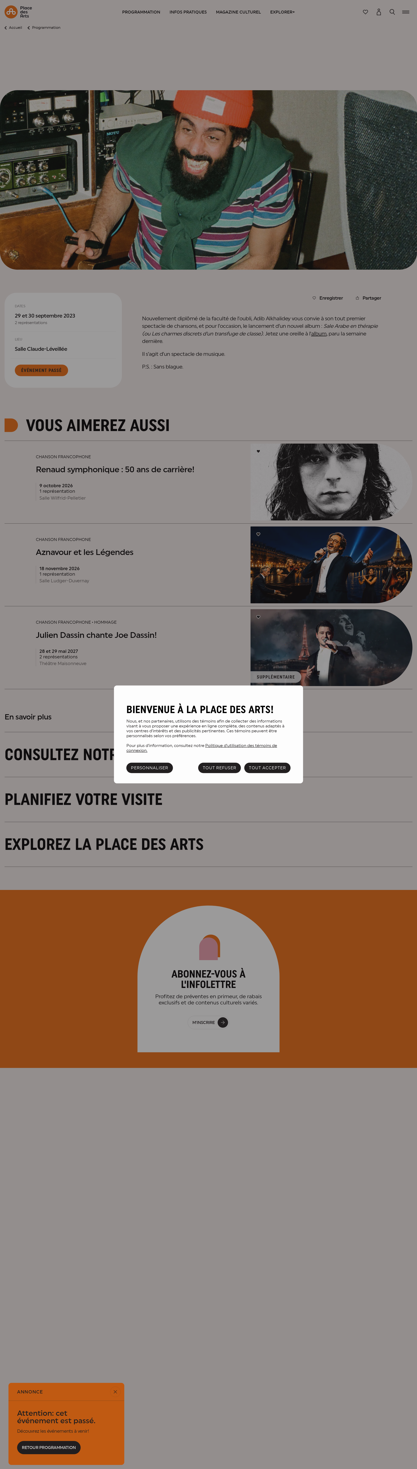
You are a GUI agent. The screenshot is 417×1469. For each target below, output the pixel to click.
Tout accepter (267, 767)
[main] (208, 734)
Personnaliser (149, 767)
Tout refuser (219, 767)
